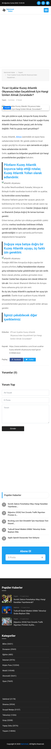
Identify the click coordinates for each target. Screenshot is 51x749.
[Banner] (25, 460)
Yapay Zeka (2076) (10, 726)
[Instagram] (43, 3)
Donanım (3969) (9, 649)
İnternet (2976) (8, 660)
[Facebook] (39, 3)
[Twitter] (48, 3)
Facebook (17, 359)
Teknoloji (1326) (9, 715)
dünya (19, 137)
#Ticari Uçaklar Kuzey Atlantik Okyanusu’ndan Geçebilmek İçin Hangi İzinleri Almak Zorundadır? (26, 335)
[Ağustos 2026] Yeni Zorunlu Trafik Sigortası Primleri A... (26, 513)
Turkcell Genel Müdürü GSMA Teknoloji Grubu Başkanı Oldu (27, 530)
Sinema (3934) (8, 704)
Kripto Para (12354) (10, 665)
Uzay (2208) (7, 720)
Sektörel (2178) (9, 699)
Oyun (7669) (7, 681)
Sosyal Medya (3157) (11, 710)
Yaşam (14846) (8, 731)
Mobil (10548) (8, 671)
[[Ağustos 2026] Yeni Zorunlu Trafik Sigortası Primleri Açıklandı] (7, 621)
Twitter (31, 359)
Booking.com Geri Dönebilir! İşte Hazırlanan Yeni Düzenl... (28, 522)
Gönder (13, 428)
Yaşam (20, 72)
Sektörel (16, 607)
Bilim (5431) (7, 644)
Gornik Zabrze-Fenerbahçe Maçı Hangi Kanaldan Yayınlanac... (28, 505)
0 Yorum (19, 100)
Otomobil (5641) (9, 676)
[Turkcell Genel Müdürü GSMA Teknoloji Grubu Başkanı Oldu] (7, 610)
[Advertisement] (25, 41)
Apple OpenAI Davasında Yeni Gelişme (23, 538)
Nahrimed (24, 744)
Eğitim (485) (7, 654)
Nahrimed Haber (9, 72)
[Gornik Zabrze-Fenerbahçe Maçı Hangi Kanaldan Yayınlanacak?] (7, 599)
